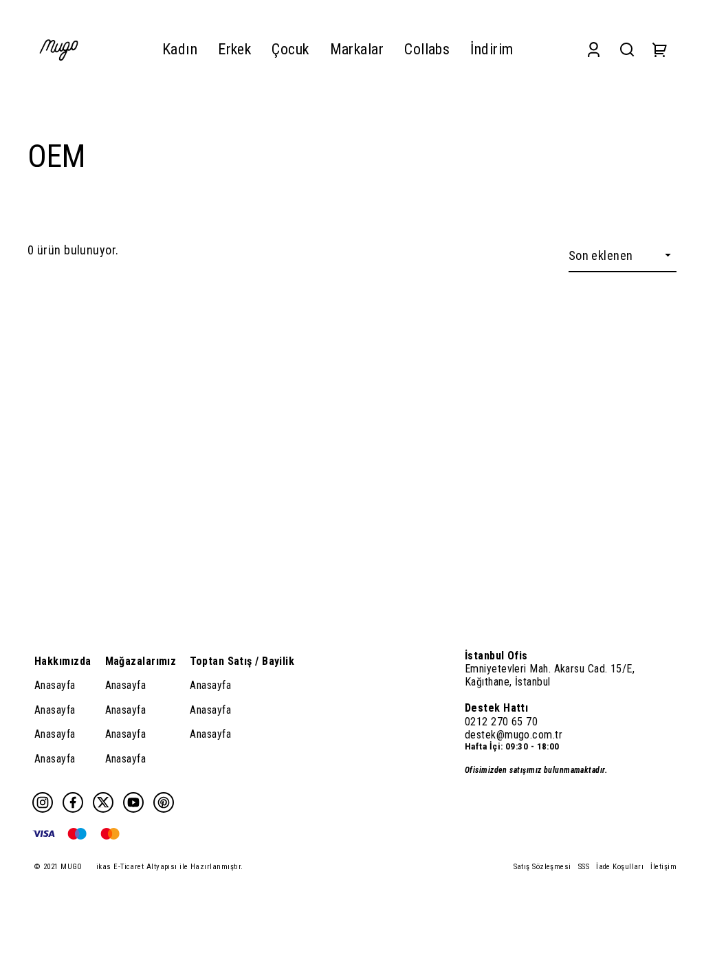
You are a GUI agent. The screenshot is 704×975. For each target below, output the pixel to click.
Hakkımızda (62, 661)
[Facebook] (73, 802)
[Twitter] (103, 802)
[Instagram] (42, 802)
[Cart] (660, 49)
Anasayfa (55, 685)
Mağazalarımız (141, 661)
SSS (583, 866)
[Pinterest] (163, 802)
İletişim (663, 866)
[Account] (593, 49)
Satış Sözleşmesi (542, 866)
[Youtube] (133, 802)
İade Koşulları (620, 866)
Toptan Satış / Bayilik (242, 661)
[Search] (627, 49)
